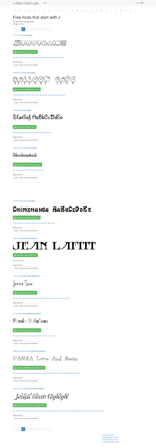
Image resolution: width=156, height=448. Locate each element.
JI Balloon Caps (18, 72)
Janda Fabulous (19, 313)
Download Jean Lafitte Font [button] (26, 255)
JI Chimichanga (18, 201)
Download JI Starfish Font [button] (25, 127)
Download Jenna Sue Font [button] (26, 293)
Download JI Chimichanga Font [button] (27, 217)
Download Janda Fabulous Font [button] (28, 330)
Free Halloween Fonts (110, 437)
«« (15, 29)
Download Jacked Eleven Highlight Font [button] (30, 405)
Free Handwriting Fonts (110, 442)
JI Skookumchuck (19, 148)
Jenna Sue (17, 276)
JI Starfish (16, 110)
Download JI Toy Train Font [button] (26, 52)
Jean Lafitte (17, 238)
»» (50, 29)
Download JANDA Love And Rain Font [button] (30, 368)
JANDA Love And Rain (21, 351)
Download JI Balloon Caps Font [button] (27, 89)
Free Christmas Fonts (110, 439)
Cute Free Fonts (108, 435)
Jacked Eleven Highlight (21, 388)
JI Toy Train (17, 35)
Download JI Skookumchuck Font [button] (28, 164)
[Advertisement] (54, 189)
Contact (138, 3)
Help (45, 3)
